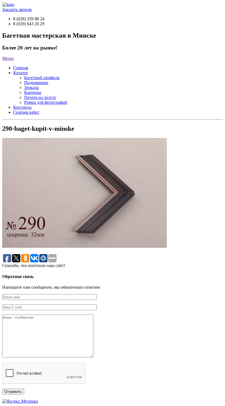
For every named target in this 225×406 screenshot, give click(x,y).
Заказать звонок (17, 9)
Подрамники (36, 82)
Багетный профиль (42, 77)
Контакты (22, 107)
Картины (32, 92)
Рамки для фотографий (45, 102)
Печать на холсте (40, 97)
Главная (20, 67)
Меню (8, 58)
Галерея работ (26, 112)
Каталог (20, 72)
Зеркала (31, 87)
